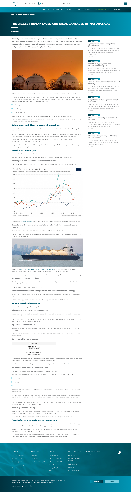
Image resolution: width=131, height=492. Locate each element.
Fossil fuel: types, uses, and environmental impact (99, 65)
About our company (18, 456)
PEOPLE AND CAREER (75, 451)
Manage (96, 481)
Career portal (72, 456)
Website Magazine (55, 465)
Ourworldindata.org (26, 221)
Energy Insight (54, 468)
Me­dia (20, 14)
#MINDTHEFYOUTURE (93, 451)
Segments (34, 456)
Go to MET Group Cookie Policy (22, 486)
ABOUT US (15, 451)
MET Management (17, 462)
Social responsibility (18, 465)
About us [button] (45, 10)
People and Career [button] (83, 10)
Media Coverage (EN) (55, 459)
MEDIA (51, 451)
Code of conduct (17, 468)
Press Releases (54, 456)
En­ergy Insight (29, 14)
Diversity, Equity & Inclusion (74, 459)
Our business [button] (58, 10)
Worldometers (73, 364)
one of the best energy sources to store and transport (37, 269)
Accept (112, 481)
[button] (34, 3)
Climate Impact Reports (38, 462)
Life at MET (71, 467)
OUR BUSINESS (35, 451)
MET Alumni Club (73, 470)
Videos (51, 471)
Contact (117, 10)
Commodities (35, 459)
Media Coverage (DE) (56, 462)
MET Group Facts (17, 459)
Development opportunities (72, 463)
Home (13, 14)
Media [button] (69, 10)
